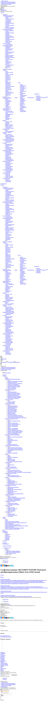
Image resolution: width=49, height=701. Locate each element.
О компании (7, 534)
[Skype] (11, 565)
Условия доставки (4, 664)
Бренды (2, 669)
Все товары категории (5, 635)
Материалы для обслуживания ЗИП (15, 436)
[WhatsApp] (9, 565)
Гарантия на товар (4, 665)
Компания (2, 652)
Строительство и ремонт (13, 503)
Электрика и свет (11, 513)
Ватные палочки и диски (5, 596)
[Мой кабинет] (1, 356)
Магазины (2, 657)
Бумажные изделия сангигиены (6, 592)
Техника (9, 479)
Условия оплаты (3, 663)
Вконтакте (6, 560)
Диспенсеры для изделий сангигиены (21, 592)
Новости (2, 654)
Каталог (7, 378)
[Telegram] (13, 565)
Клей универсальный (32, 586)
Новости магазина (5, 673)
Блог (1, 667)
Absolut (8, 604)
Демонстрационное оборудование (15, 447)
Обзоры (2, 670)
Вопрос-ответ (3, 668)
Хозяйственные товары (12, 405)
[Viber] (8, 565)
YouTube (6, 562)
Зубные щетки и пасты (15, 596)
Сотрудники (2, 655)
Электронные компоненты (13, 487)
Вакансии (2, 656)
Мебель (9, 456)
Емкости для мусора (7, 587)
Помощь (2, 661)
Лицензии (2, 659)
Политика (2, 658)
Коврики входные (15, 587)
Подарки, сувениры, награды (14, 470)
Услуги (6, 520)
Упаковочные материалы (5, 586)
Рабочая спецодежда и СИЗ (13, 475)
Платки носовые (28, 596)
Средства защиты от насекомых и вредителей (19, 588)
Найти (2, 695)
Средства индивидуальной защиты (35, 587)
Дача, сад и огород (11, 401)
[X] (6, 565)
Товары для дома (11, 507)
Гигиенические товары (23, 586)
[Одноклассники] (3, 565)
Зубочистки (22, 596)
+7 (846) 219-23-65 (4, 0)
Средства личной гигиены (34, 592)
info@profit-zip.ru (4, 558)
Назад (6, 376)
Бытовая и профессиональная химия (15, 381)
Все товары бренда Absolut (5, 636)
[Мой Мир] (4, 565)
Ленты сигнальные (14, 586)
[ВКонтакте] (1, 565)
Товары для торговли (12, 496)
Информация (3, 660)
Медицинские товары (23, 587)
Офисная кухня (11, 464)
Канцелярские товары (12, 391)
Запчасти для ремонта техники (14, 420)
